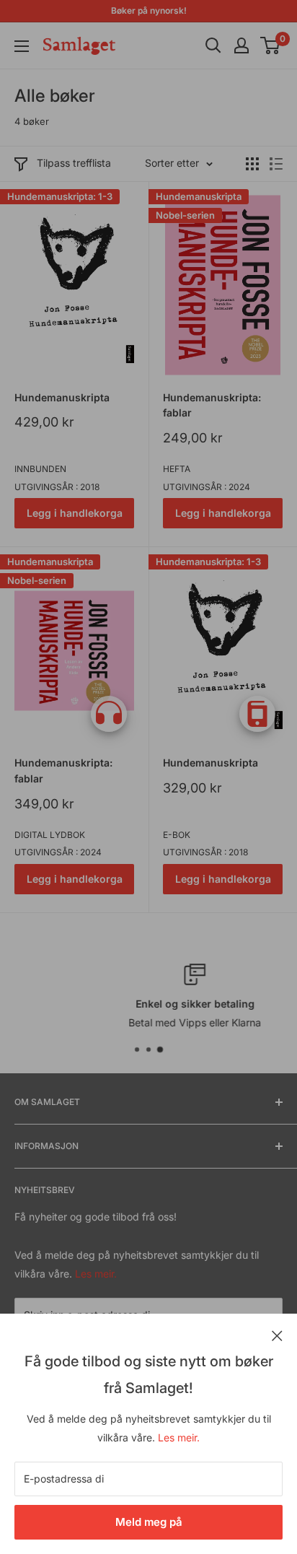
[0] (271, 45)
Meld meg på (148, 1522)
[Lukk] (277, 1334)
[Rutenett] (252, 163)
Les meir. (179, 1437)
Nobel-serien (185, 215)
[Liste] (276, 163)
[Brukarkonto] (241, 45)
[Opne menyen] (21, 46)
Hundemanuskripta (62, 397)
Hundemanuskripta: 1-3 (59, 196)
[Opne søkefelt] (213, 45)
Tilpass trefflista (74, 163)
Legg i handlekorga (75, 513)
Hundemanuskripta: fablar (212, 405)
